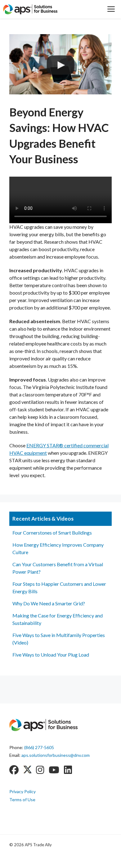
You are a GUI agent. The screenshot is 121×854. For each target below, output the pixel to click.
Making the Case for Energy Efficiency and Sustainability (57, 619)
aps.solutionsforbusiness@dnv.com (55, 755)
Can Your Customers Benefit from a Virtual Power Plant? (57, 568)
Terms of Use (22, 799)
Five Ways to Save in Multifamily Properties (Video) (58, 638)
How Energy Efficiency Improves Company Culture (58, 548)
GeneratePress (93, 844)
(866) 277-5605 (39, 747)
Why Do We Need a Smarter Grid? (48, 603)
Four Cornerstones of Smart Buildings (52, 532)
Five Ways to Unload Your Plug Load (50, 654)
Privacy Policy (22, 791)
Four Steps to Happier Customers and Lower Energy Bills (59, 587)
